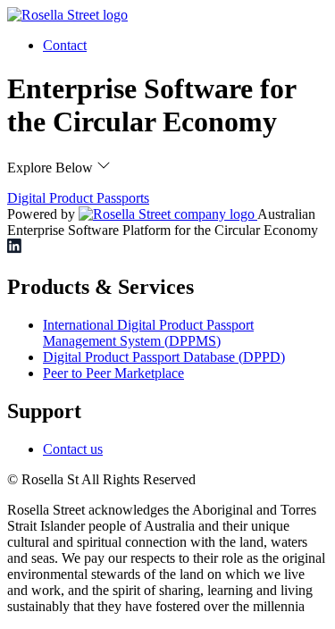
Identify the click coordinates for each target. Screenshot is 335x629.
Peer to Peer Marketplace (113, 373)
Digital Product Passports (78, 197)
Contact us (73, 449)
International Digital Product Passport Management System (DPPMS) (148, 332)
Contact (65, 45)
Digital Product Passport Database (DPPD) (164, 357)
